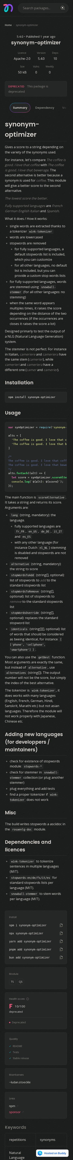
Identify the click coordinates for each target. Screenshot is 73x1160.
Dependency (44, 108)
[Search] (62, 8)
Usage (13, 412)
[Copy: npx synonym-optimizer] (61, 933)
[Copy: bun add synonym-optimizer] (61, 957)
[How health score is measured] (27, 999)
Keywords (15, 1127)
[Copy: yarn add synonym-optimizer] (61, 941)
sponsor (16, 1112)
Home (8, 25)
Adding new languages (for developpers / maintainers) (34, 742)
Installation (19, 382)
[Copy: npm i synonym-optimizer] (61, 925)
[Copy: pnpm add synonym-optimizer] (61, 949)
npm (14, 1106)
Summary (20, 108)
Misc (10, 812)
